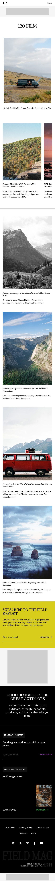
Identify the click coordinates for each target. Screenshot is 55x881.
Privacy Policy (25, 827)
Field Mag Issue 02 (13, 776)
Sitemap (23, 833)
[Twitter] (20, 843)
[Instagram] (13, 843)
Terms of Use (42, 827)
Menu (50, 3)
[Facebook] (34, 843)
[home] (5, 3)
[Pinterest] (27, 843)
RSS (33, 833)
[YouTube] (41, 843)
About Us (10, 827)
